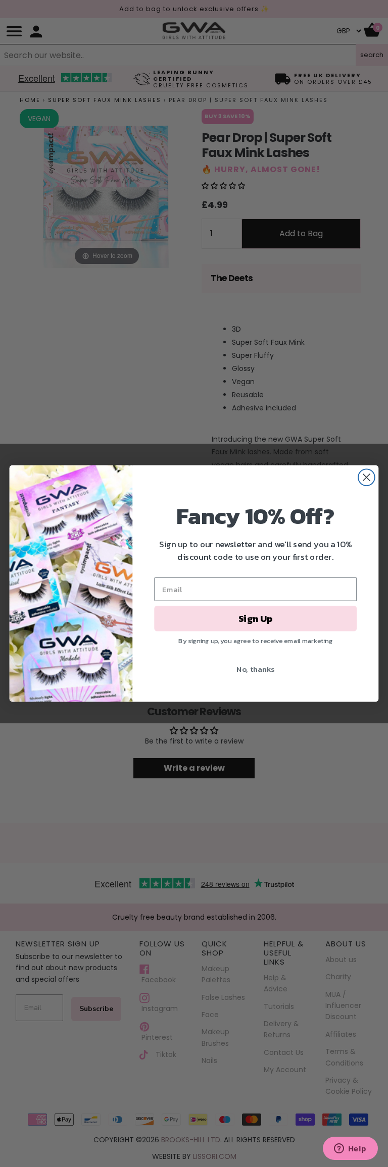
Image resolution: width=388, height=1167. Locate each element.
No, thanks (255, 668)
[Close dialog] (366, 477)
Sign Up (255, 618)
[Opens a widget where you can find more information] (350, 1149)
